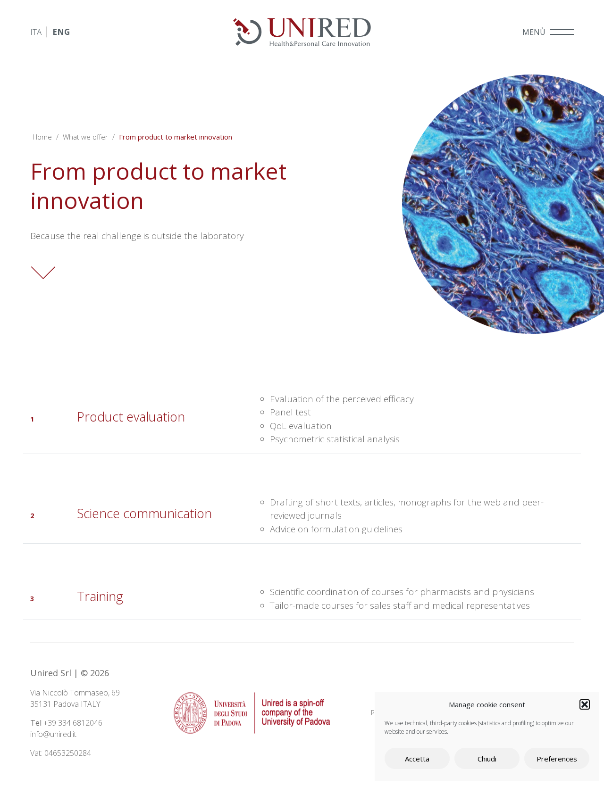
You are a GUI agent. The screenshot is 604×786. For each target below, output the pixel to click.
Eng (61, 31)
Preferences (557, 758)
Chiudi (487, 758)
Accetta (417, 758)
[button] (584, 704)
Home (42, 136)
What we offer (85, 136)
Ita (36, 31)
